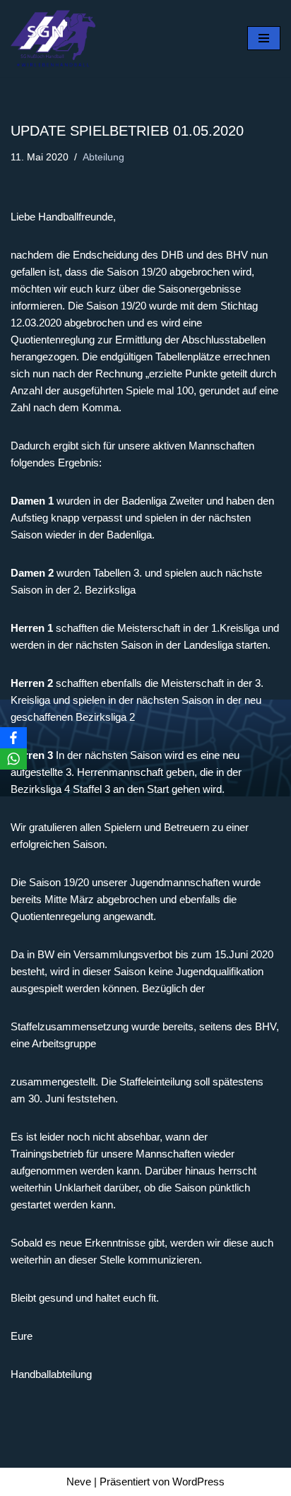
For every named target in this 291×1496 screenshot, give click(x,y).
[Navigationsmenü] (263, 38)
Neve (78, 1482)
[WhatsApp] (13, 759)
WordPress (198, 1482)
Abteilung (103, 157)
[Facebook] (13, 737)
